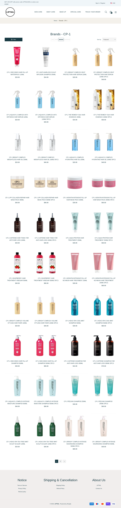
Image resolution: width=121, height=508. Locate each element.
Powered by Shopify (65, 504)
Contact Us (99, 488)
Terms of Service (22, 485)
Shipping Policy (60, 485)
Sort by (99, 39)
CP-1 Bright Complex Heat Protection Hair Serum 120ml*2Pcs (103, 75)
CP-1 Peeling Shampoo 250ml (75, 401)
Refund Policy (60, 488)
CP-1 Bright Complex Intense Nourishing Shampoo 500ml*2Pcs (74, 444)
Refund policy (22, 491)
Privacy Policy (22, 488)
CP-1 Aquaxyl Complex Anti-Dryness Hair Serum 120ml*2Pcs (46, 117)
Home (55, 20)
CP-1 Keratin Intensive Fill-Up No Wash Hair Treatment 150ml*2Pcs (103, 280)
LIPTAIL (99, 485)
